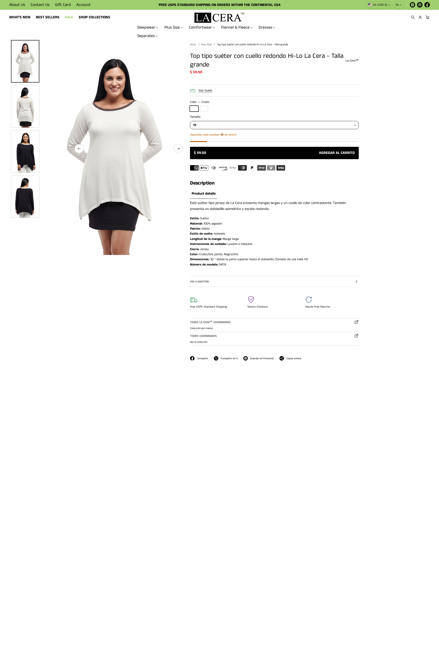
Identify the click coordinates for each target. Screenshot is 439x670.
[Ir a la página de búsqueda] (413, 17)
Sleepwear (146, 27)
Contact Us (40, 5)
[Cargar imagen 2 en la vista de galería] (25, 106)
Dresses (265, 27)
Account (83, 5)
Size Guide (205, 90)
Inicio (193, 44)
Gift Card (63, 5)
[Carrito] (427, 17)
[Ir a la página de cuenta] (420, 17)
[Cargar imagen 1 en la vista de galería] (25, 61)
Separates (146, 36)
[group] (203, 194)
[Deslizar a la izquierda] (79, 148)
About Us (17, 5)
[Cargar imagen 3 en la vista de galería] (25, 151)
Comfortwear (200, 27)
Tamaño (195, 117)
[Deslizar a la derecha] (178, 148)
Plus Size (172, 27)
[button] (413, 17)
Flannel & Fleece (235, 27)
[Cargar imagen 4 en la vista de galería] (25, 196)
